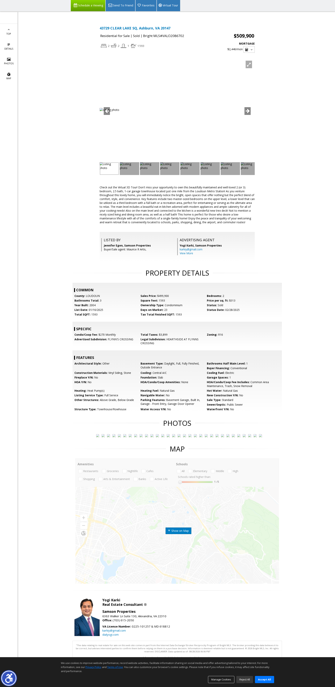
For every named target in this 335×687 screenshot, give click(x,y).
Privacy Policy (93, 667)
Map (8, 78)
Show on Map (180, 531)
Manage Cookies (221, 679)
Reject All (244, 679)
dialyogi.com (110, 634)
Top (8, 33)
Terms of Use (115, 667)
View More (186, 253)
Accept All (264, 679)
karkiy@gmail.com (191, 249)
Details (8, 48)
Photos (9, 63)
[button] (8, 678)
